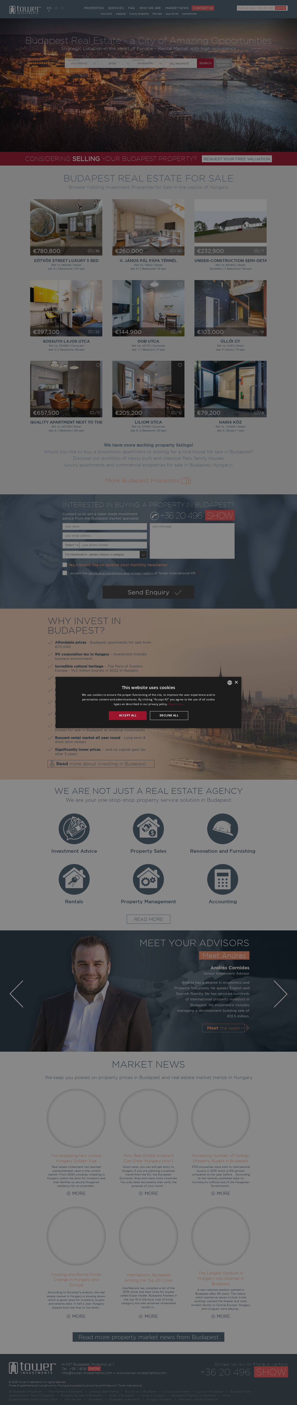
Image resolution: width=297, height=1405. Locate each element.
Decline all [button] (169, 715)
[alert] (148, 702)
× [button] (236, 682)
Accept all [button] (127, 715)
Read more (175, 704)
